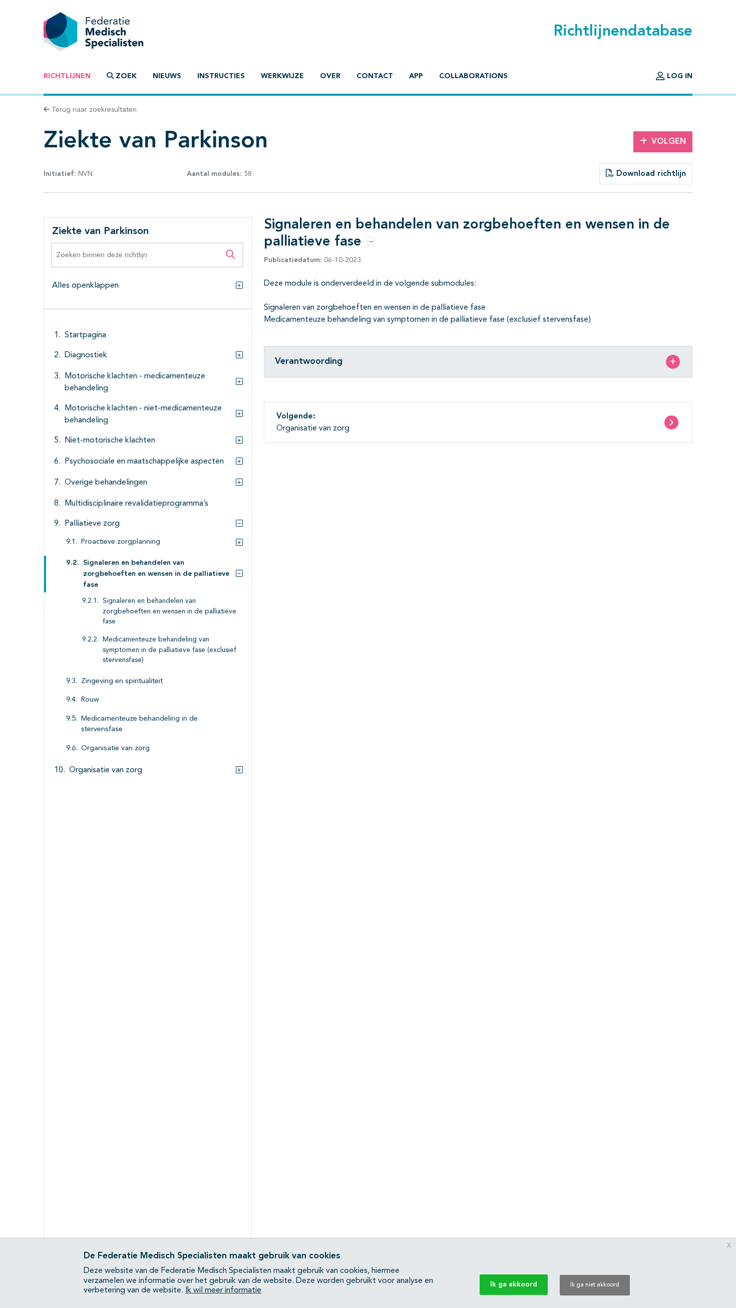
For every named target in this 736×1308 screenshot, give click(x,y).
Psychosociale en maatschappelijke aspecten (144, 462)
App (416, 76)
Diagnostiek (86, 355)
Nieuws (167, 76)
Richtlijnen (67, 76)
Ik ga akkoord (513, 1284)
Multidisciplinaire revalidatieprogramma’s (136, 504)
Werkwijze (282, 76)
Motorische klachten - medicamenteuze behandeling (135, 382)
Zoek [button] (126, 76)
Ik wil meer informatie (223, 1290)
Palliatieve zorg (92, 524)
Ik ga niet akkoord (594, 1285)
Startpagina (85, 335)
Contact (374, 76)
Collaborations (473, 76)
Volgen (668, 142)
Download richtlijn (650, 174)
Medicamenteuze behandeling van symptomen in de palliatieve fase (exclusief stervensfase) (169, 650)
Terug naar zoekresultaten (93, 109)
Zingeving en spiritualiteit (122, 681)
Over (330, 76)
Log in (678, 76)
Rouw (90, 700)
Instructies (221, 76)
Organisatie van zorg (115, 748)
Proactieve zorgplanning (120, 542)
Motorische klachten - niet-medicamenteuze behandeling (143, 414)
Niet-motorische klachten (110, 441)
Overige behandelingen (106, 483)
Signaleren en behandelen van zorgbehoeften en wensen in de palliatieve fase (156, 573)
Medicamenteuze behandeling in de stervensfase (139, 724)
